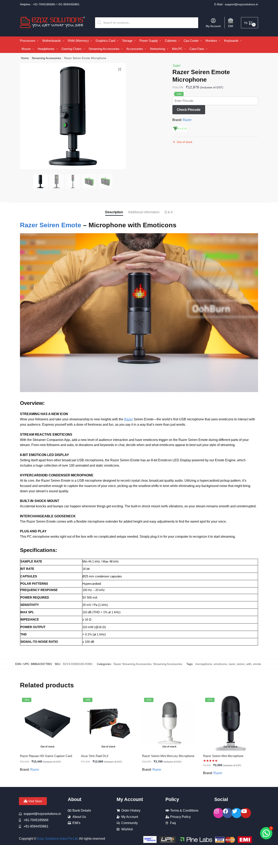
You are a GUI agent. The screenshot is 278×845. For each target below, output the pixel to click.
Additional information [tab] (144, 212)
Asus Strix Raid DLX (94, 756)
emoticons (220, 664)
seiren (241, 664)
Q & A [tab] (168, 212)
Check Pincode (188, 109)
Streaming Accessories (46, 58)
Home (25, 58)
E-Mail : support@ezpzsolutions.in (236, 4)
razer (232, 664)
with (248, 664)
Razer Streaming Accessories (132, 664)
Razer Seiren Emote (50, 225)
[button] (119, 69)
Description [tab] (114, 212)
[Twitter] (237, 813)
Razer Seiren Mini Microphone (223, 756)
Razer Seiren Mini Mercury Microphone (168, 756)
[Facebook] (227, 813)
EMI (230, 26)
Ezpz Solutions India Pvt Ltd (57, 838)
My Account (213, 26)
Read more (47, 782)
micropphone (203, 664)
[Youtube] (246, 813)
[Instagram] (218, 813)
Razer (187, 120)
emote (257, 664)
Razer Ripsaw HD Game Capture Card (46, 756)
